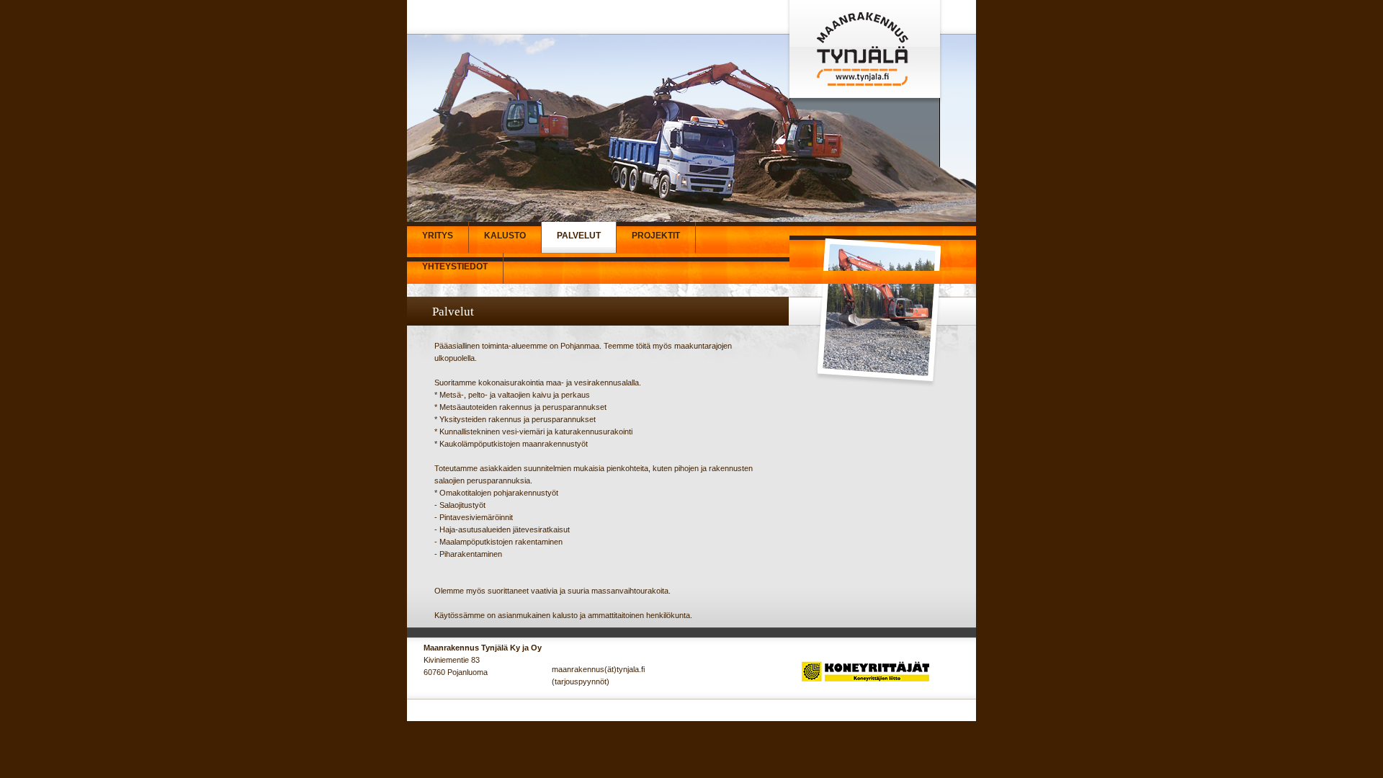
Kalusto (505, 236)
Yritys (437, 236)
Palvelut (579, 236)
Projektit (656, 236)
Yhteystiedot (455, 266)
